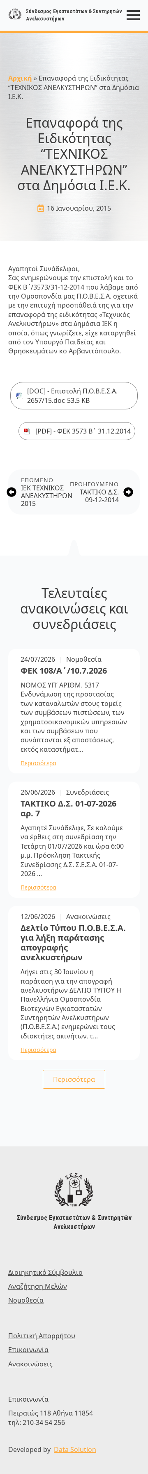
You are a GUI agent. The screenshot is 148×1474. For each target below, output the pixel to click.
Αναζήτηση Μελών (37, 1286)
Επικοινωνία (28, 1349)
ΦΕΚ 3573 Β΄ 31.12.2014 (94, 431)
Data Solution (75, 1449)
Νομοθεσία (84, 659)
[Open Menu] (133, 15)
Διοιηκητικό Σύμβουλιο (45, 1272)
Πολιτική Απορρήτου (41, 1335)
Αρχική (20, 78)
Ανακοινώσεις (88, 916)
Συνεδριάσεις (87, 792)
